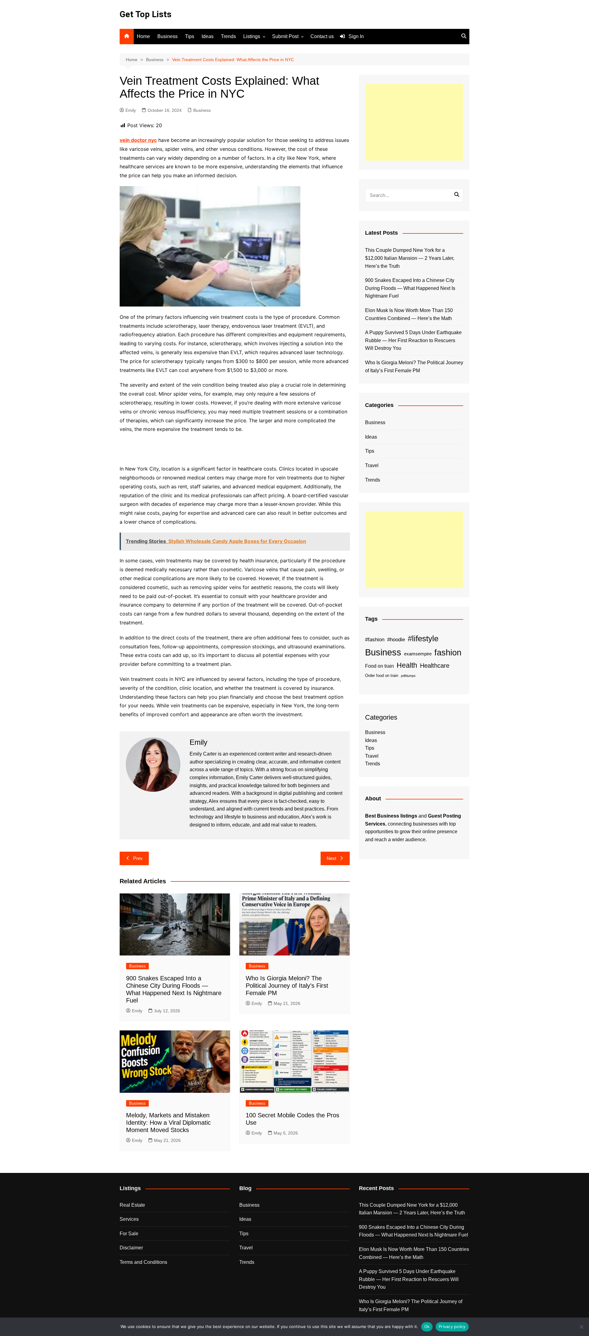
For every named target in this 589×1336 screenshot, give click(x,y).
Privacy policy (452, 1326)
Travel (372, 465)
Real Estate (132, 1205)
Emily (130, 110)
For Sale (129, 1233)
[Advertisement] (414, 122)
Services (129, 1219)
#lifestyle (423, 638)
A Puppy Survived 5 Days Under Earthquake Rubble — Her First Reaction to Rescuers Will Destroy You (413, 340)
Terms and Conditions (143, 1262)
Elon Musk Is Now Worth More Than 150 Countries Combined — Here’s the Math (409, 314)
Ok (427, 1326)
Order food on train (381, 675)
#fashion (374, 639)
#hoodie (396, 639)
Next (331, 858)
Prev (138, 858)
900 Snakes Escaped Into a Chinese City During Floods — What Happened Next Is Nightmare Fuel (410, 288)
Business (167, 36)
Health (407, 665)
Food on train (379, 666)
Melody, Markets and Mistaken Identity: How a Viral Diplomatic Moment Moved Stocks (168, 1122)
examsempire (418, 653)
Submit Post (285, 36)
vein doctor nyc (138, 140)
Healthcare (434, 665)
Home (143, 36)
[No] (581, 1327)
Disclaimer (131, 1247)
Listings (251, 36)
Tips (189, 36)
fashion (447, 652)
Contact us (322, 36)
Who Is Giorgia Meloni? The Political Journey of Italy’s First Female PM (287, 985)
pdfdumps (408, 676)
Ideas (208, 36)
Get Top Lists (145, 14)
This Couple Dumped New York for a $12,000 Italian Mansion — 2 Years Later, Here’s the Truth (409, 258)
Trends (228, 36)
